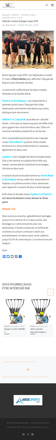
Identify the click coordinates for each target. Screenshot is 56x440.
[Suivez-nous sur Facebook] (23, 434)
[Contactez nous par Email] (32, 434)
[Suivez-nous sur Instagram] (28, 434)
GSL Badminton (22, 423)
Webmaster (11, 25)
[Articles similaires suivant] (51, 292)
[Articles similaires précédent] (44, 292)
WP (19, 427)
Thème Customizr (42, 427)
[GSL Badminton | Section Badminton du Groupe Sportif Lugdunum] (8, 5)
